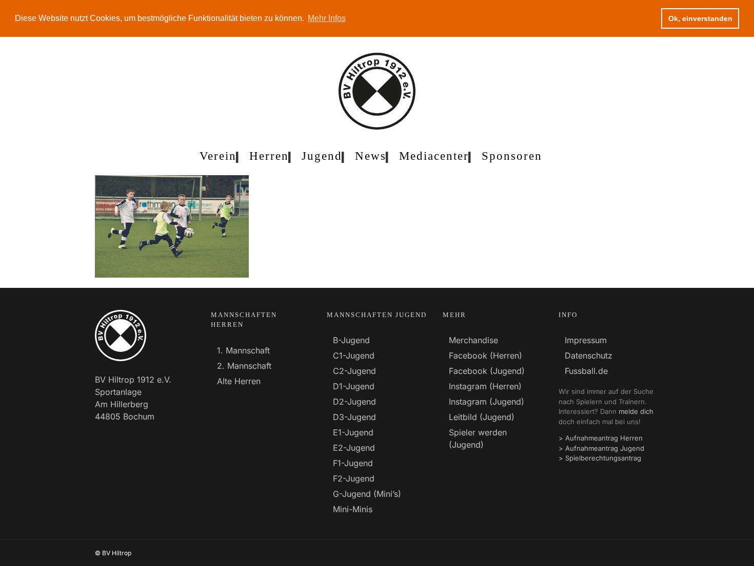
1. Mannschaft (243, 350)
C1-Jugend (353, 355)
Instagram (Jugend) (486, 401)
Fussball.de (586, 371)
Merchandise (473, 340)
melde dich (636, 411)
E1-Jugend (353, 432)
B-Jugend (351, 340)
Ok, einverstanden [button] (700, 18)
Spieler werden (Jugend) (478, 438)
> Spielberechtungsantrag (600, 458)
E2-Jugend (354, 448)
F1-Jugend (353, 463)
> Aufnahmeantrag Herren (601, 438)
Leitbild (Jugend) (481, 417)
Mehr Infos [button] (327, 18)
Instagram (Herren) (485, 386)
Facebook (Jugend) (487, 371)
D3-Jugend (354, 417)
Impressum (586, 340)
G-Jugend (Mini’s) (367, 494)
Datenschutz (588, 355)
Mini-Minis (352, 509)
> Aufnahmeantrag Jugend (601, 448)
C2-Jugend (354, 371)
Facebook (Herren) (485, 355)
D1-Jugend (353, 386)
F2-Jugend (353, 478)
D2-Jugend (354, 401)
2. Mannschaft (244, 366)
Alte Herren (239, 381)
